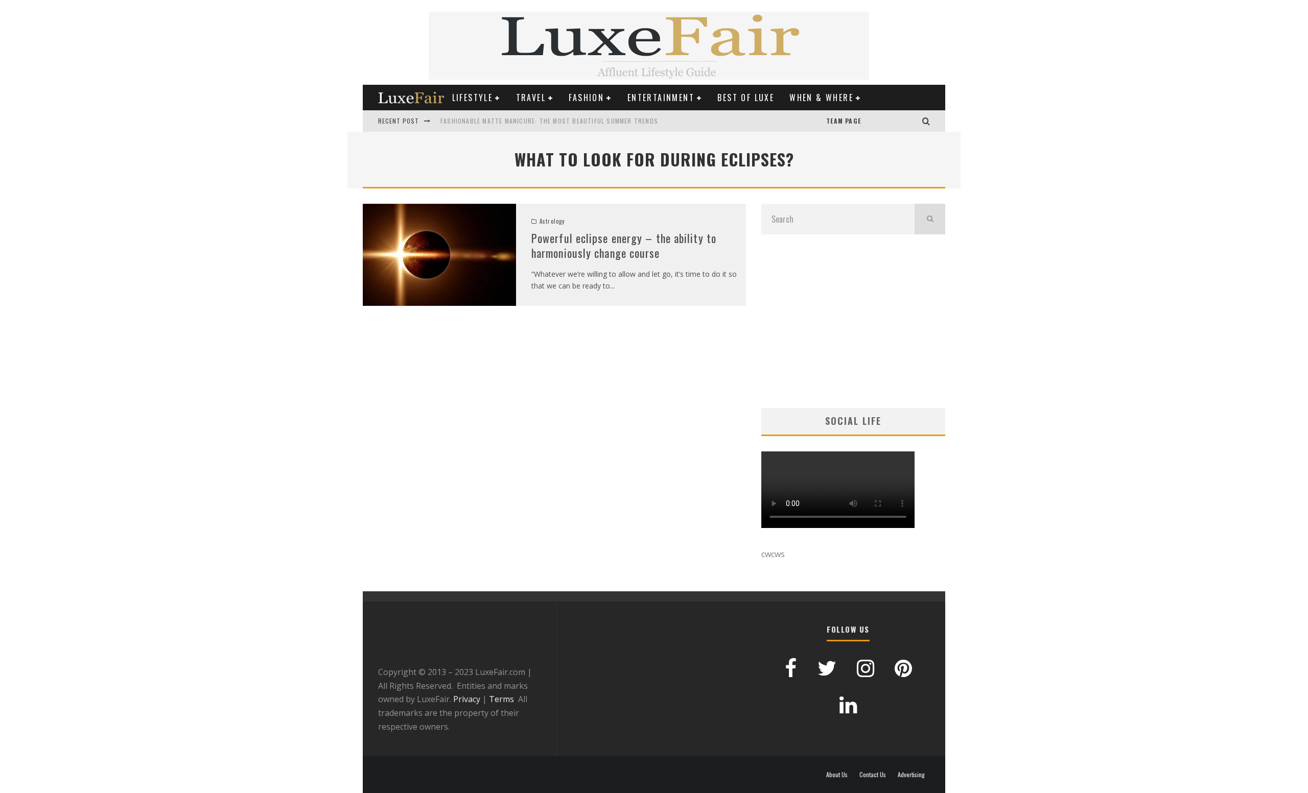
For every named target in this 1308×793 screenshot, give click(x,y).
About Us (837, 775)
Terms (501, 699)
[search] (930, 219)
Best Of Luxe (745, 97)
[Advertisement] (853, 321)
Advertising (911, 775)
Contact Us (872, 775)
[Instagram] (912, 121)
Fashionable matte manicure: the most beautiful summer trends (549, 120)
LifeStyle (472, 97)
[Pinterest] (881, 121)
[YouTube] (871, 121)
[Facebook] (891, 121)
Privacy (466, 699)
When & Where (821, 97)
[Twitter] (902, 121)
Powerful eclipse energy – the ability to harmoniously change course (623, 245)
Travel (531, 97)
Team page (843, 120)
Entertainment (660, 97)
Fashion (586, 97)
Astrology (552, 221)
